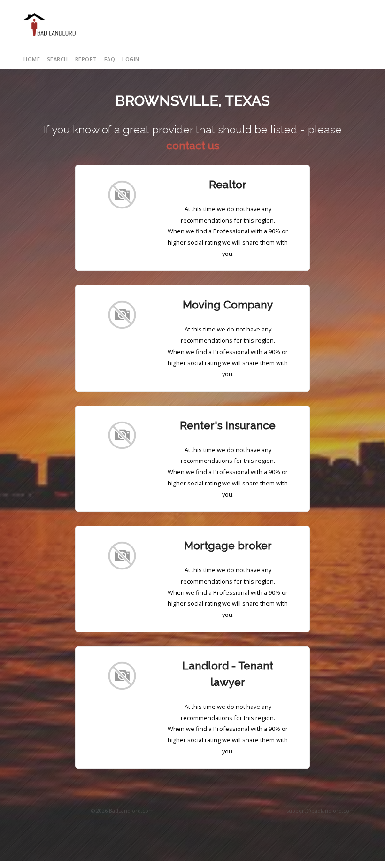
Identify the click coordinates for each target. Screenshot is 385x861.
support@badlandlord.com (320, 810)
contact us (192, 145)
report (86, 58)
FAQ (110, 58)
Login (130, 58)
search (57, 58)
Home (31, 58)
